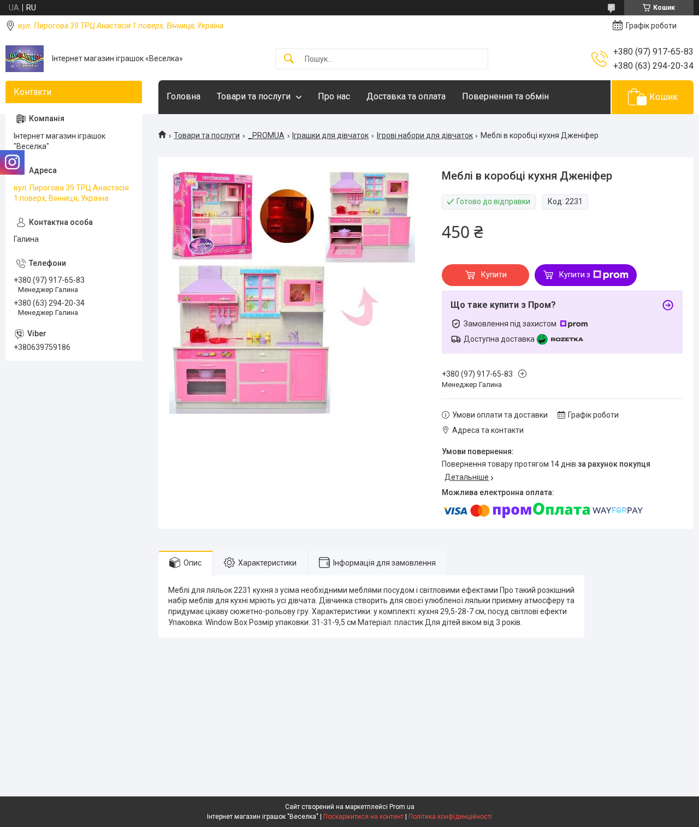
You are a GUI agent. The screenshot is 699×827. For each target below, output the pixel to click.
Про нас (334, 96)
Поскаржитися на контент (363, 816)
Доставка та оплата (406, 96)
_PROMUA (266, 135)
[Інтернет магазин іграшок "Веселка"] (24, 58)
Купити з (574, 274)
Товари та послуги (254, 96)
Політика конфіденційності (450, 816)
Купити (494, 274)
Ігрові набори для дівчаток (425, 135)
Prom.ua (401, 807)
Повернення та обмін (505, 96)
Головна (183, 96)
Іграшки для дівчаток (330, 135)
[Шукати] (289, 59)
